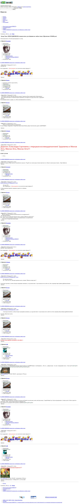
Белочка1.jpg (5, 373)
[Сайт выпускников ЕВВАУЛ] (12, 57)
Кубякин (8, 131)
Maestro (7, 80)
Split (7, 344)
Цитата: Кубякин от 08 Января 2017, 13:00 (9, 309)
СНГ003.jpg (4, 478)
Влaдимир (8, 41)
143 (10, 33)
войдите (19, 6)
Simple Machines (18, 500)
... (9, 33)
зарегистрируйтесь (27, 6)
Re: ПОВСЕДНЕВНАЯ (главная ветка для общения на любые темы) (12, 62)
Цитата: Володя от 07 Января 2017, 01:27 (9, 183)
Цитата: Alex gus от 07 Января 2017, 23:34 (9, 277)
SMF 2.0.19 (5, 500)
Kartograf (8, 167)
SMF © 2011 (11, 500)
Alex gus (8, 102)
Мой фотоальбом (9, 55)
